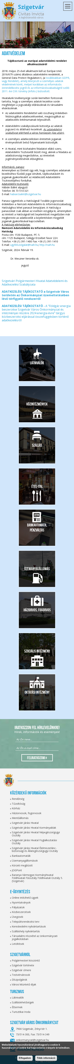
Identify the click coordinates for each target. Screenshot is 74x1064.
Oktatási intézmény (37, 692)
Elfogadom (25, 1058)
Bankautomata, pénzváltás (37, 527)
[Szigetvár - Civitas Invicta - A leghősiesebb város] (23, 10)
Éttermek (17, 1007)
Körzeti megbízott (22, 865)
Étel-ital (37, 486)
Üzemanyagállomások (25, 860)
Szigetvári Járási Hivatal (25, 822)
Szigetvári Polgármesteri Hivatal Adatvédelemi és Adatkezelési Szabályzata (35, 282)
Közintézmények (37, 404)
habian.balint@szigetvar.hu (25, 194)
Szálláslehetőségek (23, 1002)
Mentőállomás (20, 818)
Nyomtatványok (21, 902)
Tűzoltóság (18, 803)
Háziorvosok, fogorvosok (26, 813)
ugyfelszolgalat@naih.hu (24, 244)
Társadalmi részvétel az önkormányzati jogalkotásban (34, 937)
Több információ (46, 1058)
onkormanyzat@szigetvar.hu (32, 1040)
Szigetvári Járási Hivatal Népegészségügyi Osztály (36, 834)
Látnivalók (37, 363)
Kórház (16, 808)
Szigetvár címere (21, 970)
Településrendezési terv (25, 921)
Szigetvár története (23, 965)
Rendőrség (18, 799)
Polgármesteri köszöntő (26, 960)
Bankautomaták (21, 855)
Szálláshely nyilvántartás (26, 931)
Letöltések (18, 943)
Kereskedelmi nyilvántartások (29, 926)
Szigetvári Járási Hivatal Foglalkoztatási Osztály (34, 841)
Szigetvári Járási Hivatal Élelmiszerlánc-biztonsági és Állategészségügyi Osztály (35, 849)
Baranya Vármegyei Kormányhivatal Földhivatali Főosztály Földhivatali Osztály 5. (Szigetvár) (37, 878)
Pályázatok (18, 907)
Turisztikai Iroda (21, 1012)
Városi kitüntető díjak (24, 984)
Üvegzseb (17, 916)
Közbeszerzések (21, 912)
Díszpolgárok (19, 979)
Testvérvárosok (21, 974)
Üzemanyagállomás (37, 569)
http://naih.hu (47, 244)
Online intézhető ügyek (25, 897)
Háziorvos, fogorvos (37, 610)
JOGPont (17, 870)
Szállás (37, 445)
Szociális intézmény (37, 651)
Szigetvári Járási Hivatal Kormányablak (34, 827)
